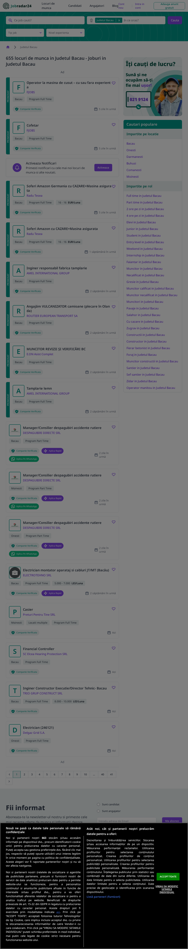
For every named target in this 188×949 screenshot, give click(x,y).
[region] (94, 886)
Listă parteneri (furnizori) (103, 896)
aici (58, 912)
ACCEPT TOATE (168, 876)
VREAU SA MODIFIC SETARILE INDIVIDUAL (167, 889)
